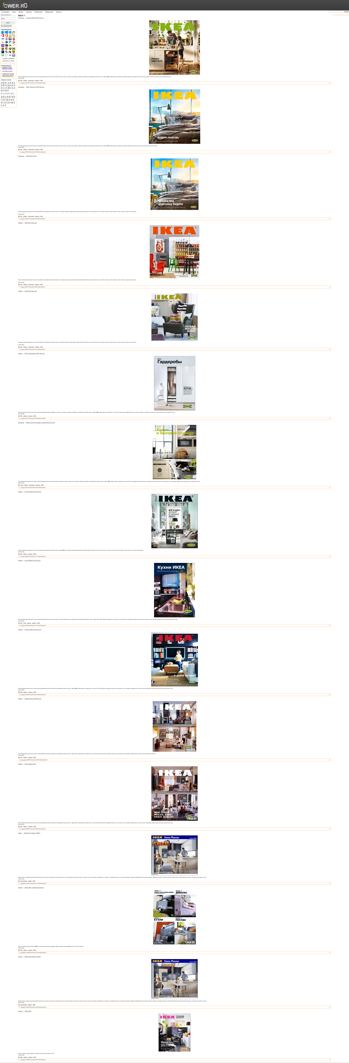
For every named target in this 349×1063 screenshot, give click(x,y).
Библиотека (38, 12)
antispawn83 (24, 759)
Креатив (29, 12)
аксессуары (31, 80)
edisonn (22, 218)
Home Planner (23, 881)
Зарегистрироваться (6, 26)
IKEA (41, 80)
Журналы (21, 18)
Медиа (21, 12)
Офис (20, 833)
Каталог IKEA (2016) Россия (35, 18)
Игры (14, 12)
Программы (5, 12)
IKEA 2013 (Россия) (31, 291)
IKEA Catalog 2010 (30, 764)
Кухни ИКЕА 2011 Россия (32, 560)
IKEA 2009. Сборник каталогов (34, 887)
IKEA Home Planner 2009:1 (33, 956)
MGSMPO (23, 883)
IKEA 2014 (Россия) (31, 223)
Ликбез (20, 223)
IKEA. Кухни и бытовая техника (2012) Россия (40, 422)
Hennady (23, 82)
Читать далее (21, 78)
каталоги (37, 80)
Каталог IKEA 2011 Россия (33, 629)
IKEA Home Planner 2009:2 (32, 833)
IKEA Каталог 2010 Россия (33, 698)
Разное (20, 956)
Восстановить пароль (6, 25)
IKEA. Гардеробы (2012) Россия (34, 353)
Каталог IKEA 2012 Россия (33, 491)
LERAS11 (23, 418)
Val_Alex (23, 556)
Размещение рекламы (8, 73)
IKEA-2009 (28, 1011)
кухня (21, 485)
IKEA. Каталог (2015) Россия (35, 87)
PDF (21, 80)
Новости (59, 12)
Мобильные (49, 12)
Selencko (23, 1059)
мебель (25, 80)
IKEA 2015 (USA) (31, 156)
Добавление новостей (8, 74)
